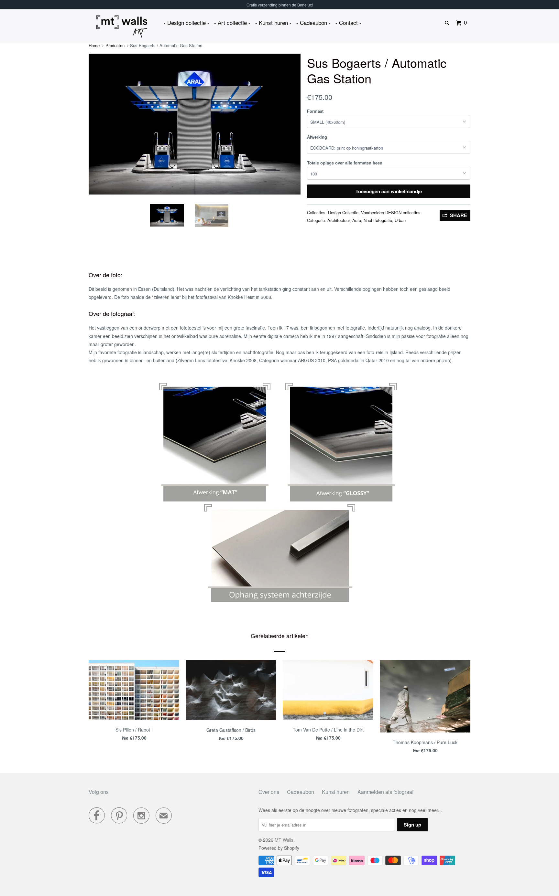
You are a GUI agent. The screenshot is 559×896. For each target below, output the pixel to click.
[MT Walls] (121, 27)
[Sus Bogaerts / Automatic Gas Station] (195, 124)
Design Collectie (343, 212)
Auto (356, 220)
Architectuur (338, 220)
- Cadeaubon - (313, 22)
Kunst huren (336, 792)
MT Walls (284, 840)
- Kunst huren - (273, 22)
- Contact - (348, 22)
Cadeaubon (300, 792)
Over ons (268, 792)
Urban (400, 220)
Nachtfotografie (378, 220)
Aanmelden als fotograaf (385, 792)
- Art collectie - (232, 22)
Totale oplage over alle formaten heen (344, 163)
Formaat (315, 111)
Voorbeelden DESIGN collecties (391, 212)
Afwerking (317, 137)
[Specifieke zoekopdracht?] (447, 23)
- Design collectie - (186, 22)
